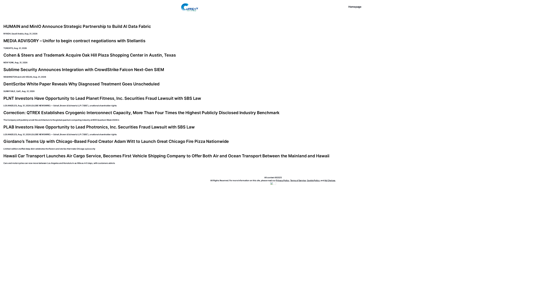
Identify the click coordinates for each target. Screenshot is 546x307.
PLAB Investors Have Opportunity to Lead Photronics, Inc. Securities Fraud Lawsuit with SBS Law (99, 127)
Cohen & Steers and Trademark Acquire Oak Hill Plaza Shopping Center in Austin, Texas (89, 55)
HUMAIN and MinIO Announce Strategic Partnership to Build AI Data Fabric (77, 26)
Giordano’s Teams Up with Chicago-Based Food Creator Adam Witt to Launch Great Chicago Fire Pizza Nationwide (116, 141)
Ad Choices (329, 180)
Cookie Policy (313, 180)
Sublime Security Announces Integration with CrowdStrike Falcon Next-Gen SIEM (83, 69)
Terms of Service (298, 180)
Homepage (354, 6)
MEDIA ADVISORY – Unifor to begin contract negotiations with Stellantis (74, 41)
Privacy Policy (282, 180)
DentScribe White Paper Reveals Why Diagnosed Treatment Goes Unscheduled (81, 84)
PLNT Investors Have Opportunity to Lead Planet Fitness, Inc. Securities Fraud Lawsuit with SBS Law (102, 98)
